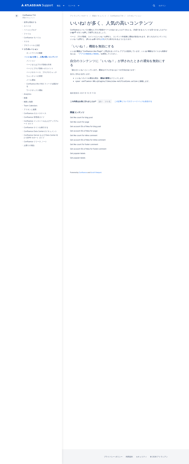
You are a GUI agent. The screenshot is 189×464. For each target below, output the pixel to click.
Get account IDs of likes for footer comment (88, 149)
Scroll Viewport (96, 172)
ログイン (162, 5)
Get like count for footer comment (84, 144)
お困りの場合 (29, 145)
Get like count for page (79, 122)
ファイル (27, 34)
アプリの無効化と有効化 (89, 54)
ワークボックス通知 (34, 90)
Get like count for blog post (81, 117)
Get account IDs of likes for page (83, 131)
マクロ (26, 41)
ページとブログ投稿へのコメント (39, 68)
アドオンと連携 (30, 109)
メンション (30, 61)
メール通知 (30, 80)
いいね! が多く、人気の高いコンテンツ (42, 57)
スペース (27, 26)
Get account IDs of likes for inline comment (88, 140)
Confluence (83, 172)
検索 (154, 6)
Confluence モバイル (32, 37)
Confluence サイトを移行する (36, 127)
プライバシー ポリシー (113, 457)
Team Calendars (30, 105)
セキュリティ (141, 457)
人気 (102, 39)
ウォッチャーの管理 (34, 76)
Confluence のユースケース (35, 113)
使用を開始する (30, 22)
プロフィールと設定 (32, 45)
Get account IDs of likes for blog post (85, 126)
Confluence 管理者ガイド (34, 117)
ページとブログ (30, 30)
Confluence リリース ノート (35, 141)
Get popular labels (77, 153)
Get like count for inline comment (83, 135)
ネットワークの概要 (34, 53)
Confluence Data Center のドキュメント (40, 131)
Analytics (27, 94)
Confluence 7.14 (29, 15)
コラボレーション (31, 49)
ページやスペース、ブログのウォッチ (41, 72)
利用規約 (129, 457)
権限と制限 (28, 102)
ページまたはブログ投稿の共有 (38, 64)
